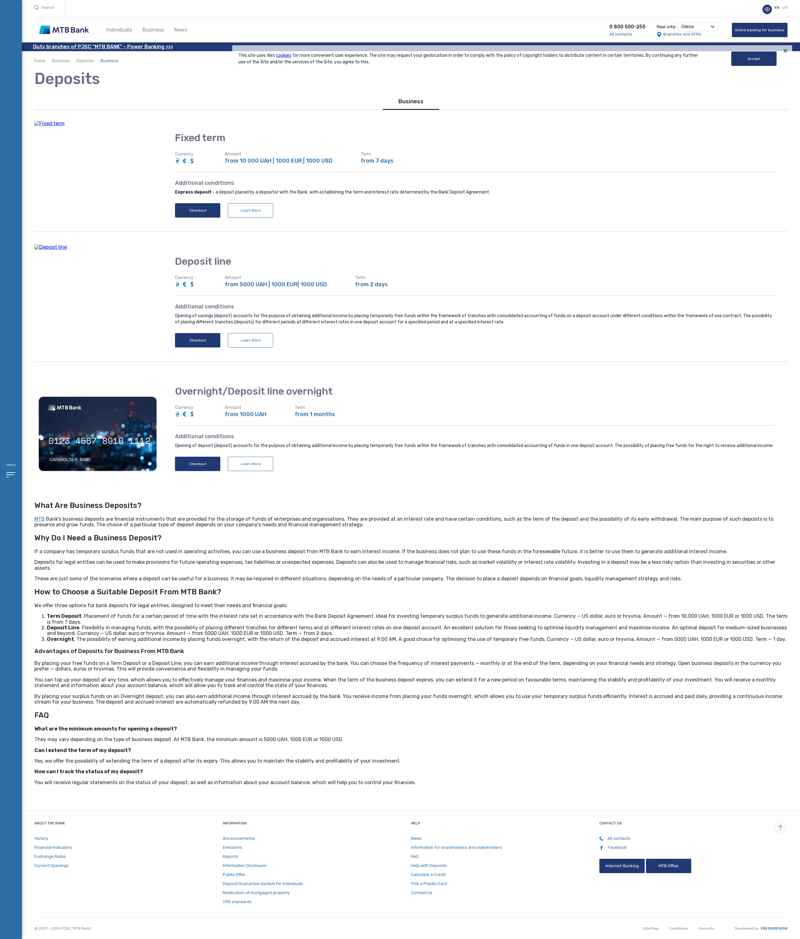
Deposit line (203, 261)
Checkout (197, 210)
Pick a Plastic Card (429, 883)
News (180, 30)
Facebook (617, 847)
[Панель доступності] (767, 9)
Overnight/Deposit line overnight (253, 391)
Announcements (239, 838)
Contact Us (421, 892)
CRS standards (237, 901)
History (41, 838)
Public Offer (234, 874)
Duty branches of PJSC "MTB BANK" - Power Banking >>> (103, 47)
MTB (39, 519)
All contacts (620, 34)
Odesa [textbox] (687, 26)
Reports (230, 856)
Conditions (678, 928)
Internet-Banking (621, 865)
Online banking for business (759, 30)
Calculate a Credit (428, 874)
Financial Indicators (53, 847)
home (39, 60)
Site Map (650, 928)
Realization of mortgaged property (256, 892)
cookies (283, 55)
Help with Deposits (429, 865)
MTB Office (668, 865)
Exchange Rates (50, 856)
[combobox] (698, 26)
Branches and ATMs (682, 34)
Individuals (119, 30)
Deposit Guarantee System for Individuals (263, 883)
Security (706, 928)
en (777, 8)
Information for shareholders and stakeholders (456, 847)
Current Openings (51, 865)
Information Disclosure (245, 865)
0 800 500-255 (627, 27)
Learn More (251, 210)
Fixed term (200, 138)
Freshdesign (774, 928)
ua (785, 8)
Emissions (232, 847)
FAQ (414, 856)
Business (153, 30)
